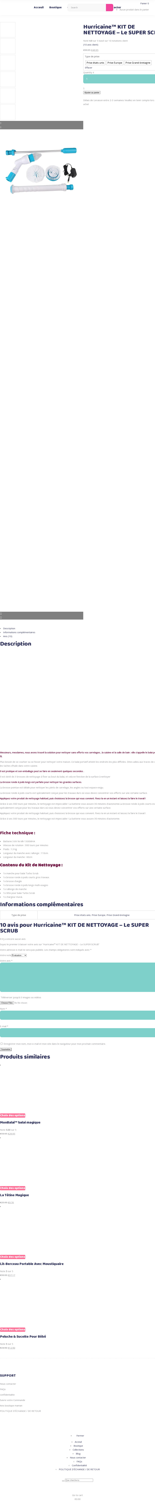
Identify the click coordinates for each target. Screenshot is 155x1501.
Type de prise (92, 56)
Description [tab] (9, 628)
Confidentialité (79, 1465)
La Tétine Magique (14, 1195)
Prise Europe (98, 914)
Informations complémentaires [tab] (19, 632)
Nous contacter (8, 1383)
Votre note (5, 955)
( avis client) (90, 44)
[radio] (95, 62)
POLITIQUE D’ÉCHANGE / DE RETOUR (20, 1410)
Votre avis (6, 960)
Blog (78, 1453)
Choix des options (12, 1115)
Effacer (88, 67)
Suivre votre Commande (12, 1400)
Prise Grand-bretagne (118, 914)
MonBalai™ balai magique (20, 1122)
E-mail (4, 1026)
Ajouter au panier (91, 92)
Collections (78, 1449)
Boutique (78, 1445)
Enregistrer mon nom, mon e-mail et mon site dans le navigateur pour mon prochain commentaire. (55, 1043)
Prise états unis (82, 914)
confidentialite (7, 1394)
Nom (3, 1008)
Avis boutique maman (11, 1405)
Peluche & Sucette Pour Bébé (23, 1337)
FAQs (3, 1389)
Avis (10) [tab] (7, 636)
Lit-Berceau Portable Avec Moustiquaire (32, 1264)
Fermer (80, 1435)
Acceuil (78, 1441)
